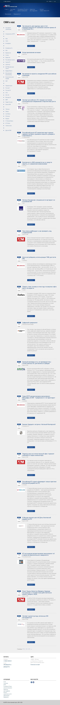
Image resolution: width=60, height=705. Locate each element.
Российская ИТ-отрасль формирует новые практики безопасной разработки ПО (39, 482)
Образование (8, 14)
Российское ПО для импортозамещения (22, 10)
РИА (6, 38)
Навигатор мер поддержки (33, 10)
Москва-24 (8, 97)
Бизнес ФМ (8, 104)
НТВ (6, 92)
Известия (7, 57)
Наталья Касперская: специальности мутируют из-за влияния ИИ (38, 200)
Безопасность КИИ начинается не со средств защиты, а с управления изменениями (37, 163)
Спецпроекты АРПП (10, 34)
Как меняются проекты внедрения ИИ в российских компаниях (39, 74)
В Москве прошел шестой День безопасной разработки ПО (36, 518)
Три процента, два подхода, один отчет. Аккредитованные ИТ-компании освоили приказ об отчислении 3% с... (39, 27)
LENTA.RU (7, 64)
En (47, 1)
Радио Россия (8, 102)
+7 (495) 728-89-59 (7, 1)
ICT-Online (7, 123)
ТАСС (6, 41)
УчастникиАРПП (12, 10)
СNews (7, 111)
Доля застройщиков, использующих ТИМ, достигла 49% (39, 258)
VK (54, 1)
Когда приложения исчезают (31, 52)
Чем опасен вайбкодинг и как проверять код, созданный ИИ (37, 231)
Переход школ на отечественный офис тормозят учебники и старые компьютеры (38, 454)
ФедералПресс (8, 70)
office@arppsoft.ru (7, 664)
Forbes (7, 55)
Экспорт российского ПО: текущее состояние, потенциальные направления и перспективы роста (39, 100)
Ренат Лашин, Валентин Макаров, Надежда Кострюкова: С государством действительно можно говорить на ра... (37, 592)
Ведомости (8, 52)
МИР (6, 99)
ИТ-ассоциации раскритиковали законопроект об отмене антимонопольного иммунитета (38, 554)
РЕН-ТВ (7, 95)
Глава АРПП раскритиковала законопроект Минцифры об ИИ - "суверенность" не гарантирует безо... (38, 397)
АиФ (6, 81)
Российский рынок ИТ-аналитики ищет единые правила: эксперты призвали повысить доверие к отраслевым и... (38, 134)
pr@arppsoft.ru (7, 666)
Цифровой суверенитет (30, 323)
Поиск (50, 1)
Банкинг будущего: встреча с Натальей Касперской (38, 424)
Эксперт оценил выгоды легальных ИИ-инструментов (35, 616)
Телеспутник (8, 125)
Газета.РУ (7, 62)
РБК (6, 50)
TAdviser (7, 109)
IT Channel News (9, 121)
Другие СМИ (8, 130)
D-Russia (7, 116)
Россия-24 (8, 90)
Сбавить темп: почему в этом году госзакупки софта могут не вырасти (39, 287)
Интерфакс (8, 43)
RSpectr (7, 118)
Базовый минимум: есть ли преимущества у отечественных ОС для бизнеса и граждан (36, 362)
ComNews (7, 113)
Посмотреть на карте (35, 664)
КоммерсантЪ (8, 48)
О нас (6, 9)
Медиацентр (17, 14)
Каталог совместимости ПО (44, 10)
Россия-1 (7, 88)
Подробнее (30, 45)
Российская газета (10, 59)
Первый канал (8, 85)
